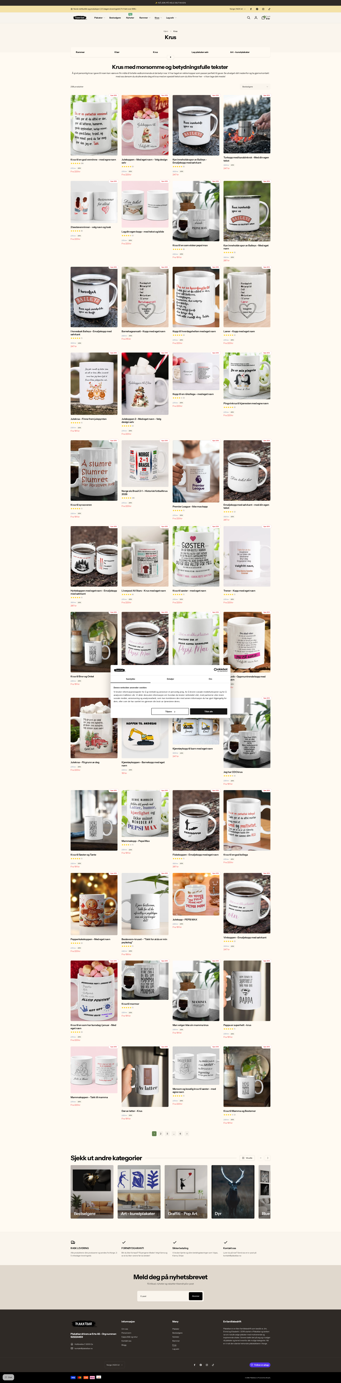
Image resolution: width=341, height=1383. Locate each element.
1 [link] (154, 1133)
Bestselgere (247, 86)
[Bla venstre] (260, 1158)
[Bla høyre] (267, 1158)
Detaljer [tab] (170, 679)
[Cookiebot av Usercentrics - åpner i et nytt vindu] (216, 670)
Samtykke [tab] (130, 679)
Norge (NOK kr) (236, 9)
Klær (117, 52)
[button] (99, 18)
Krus (155, 52)
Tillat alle (208, 711)
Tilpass (168, 711)
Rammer (80, 52)
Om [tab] (210, 679)
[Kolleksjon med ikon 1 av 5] (170, 57)
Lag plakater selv (200, 52)
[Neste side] (187, 1133)
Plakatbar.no (254, 1378)
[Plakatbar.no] (84, 1326)
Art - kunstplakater (239, 52)
